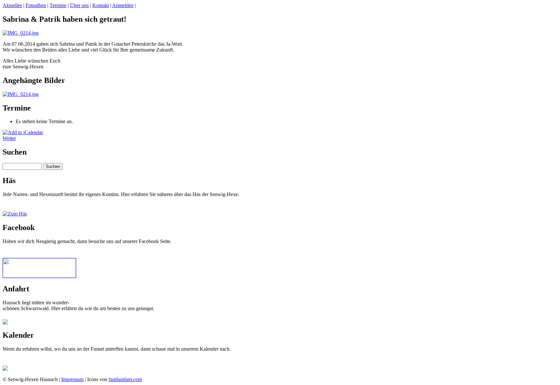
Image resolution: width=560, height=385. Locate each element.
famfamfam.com (125, 379)
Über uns (79, 5)
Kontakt (100, 5)
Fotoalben (36, 5)
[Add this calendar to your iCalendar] (23, 132)
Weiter (9, 138)
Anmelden (123, 5)
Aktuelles (12, 5)
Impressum (72, 379)
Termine (58, 5)
